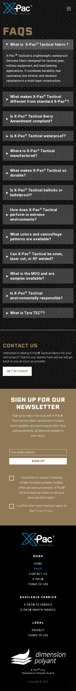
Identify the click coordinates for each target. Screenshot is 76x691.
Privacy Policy (43, 511)
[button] (68, 8)
